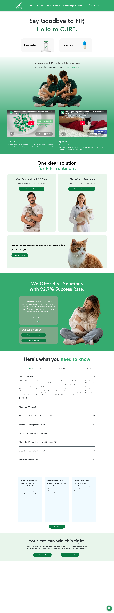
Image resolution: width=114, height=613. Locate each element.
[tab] (28, 369)
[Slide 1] (37, 321)
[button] (39, 5)
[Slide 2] (38, 321)
